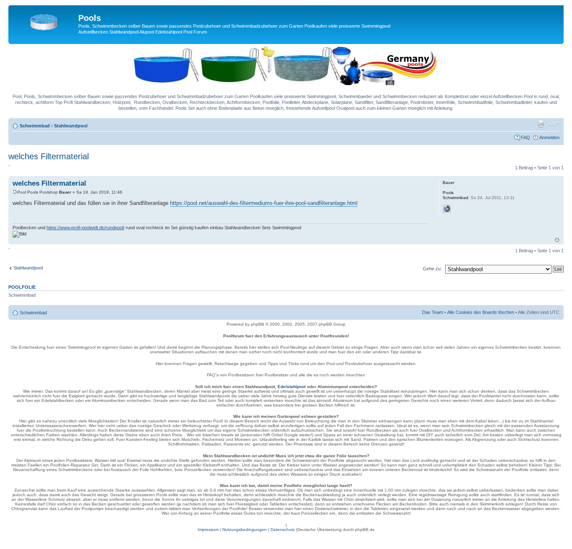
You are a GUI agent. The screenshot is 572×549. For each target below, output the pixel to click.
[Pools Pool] (286, 83)
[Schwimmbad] (44, 20)
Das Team (432, 312)
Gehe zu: (432, 268)
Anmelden (549, 137)
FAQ (525, 137)
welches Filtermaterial (48, 156)
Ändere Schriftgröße (553, 124)
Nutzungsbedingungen (244, 529)
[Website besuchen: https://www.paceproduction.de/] (447, 209)
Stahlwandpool (71, 125)
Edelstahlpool (292, 386)
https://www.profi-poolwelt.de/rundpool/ (85, 227)
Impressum (208, 529)
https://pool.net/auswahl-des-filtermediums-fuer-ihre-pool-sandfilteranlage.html (264, 203)
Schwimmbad (35, 125)
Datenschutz (283, 529)
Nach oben (557, 240)
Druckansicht (540, 124)
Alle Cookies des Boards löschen (480, 312)
